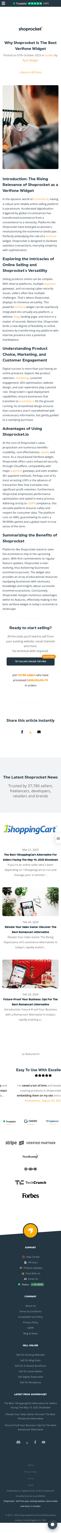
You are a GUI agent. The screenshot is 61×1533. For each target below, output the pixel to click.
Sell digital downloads (30, 1376)
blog (16, 316)
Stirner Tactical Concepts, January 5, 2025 (30, 1105)
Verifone (51, 236)
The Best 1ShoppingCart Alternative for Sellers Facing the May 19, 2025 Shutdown (30, 1405)
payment (50, 284)
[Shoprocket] (30, 1233)
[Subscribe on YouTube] (43, 1443)
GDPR (31, 503)
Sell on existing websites (30, 1354)
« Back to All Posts (30, 72)
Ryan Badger (31, 60)
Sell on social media (30, 1371)
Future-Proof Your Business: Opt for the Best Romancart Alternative (30, 1427)
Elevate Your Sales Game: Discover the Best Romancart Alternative (30, 1416)
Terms (30, 1478)
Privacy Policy (30, 1322)
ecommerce (40, 199)
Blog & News (30, 1333)
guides (49, 55)
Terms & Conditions (30, 1311)
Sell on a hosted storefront (30, 1365)
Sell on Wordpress (30, 1382)
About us (30, 1305)
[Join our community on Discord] (18, 1443)
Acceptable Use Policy (30, 1316)
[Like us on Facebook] (35, 1443)
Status (31, 1465)
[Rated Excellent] (27, 3)
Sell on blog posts (30, 1360)
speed (45, 452)
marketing (21, 378)
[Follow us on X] (27, 1443)
